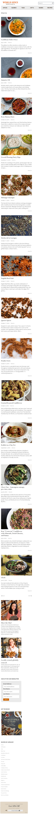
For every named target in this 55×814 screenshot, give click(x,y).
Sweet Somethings (5, 790)
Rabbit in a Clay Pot (8, 445)
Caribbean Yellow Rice (9, 39)
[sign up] (19, 810)
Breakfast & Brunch (5, 753)
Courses (3, 757)
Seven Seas (3, 782)
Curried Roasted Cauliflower (11, 403)
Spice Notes (3, 788)
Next (29, 595)
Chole (3, 577)
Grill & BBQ (3, 765)
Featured (3, 763)
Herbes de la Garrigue (9, 238)
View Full (30, 53)
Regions (2, 780)
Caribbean (3, 755)
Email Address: (7, 684)
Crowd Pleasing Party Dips (10, 157)
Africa (2, 744)
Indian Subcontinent (5, 770)
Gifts (32, 7)
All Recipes (3, 747)
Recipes (49, 7)
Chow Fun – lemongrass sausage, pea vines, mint (13, 488)
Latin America (4, 772)
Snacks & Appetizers (5, 784)
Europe (2, 761)
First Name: (6, 689)
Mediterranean (4, 774)
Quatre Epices (6, 320)
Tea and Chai (4, 793)
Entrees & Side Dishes (5, 759)
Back (4, 595)
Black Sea (3, 751)
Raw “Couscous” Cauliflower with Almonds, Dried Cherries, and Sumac (12, 533)
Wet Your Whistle (4, 795)
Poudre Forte (5, 361)
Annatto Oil (5, 80)
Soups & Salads (4, 786)
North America (4, 778)
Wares (41, 7)
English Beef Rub (7, 278)
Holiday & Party (4, 767)
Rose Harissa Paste (7, 117)
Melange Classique (8, 197)
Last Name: (6, 694)
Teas (23, 7)
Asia (2, 749)
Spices (5, 7)
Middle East (3, 776)
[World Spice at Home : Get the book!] (11, 735)
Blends (14, 7)
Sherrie (10, 42)
